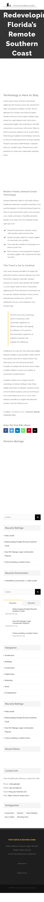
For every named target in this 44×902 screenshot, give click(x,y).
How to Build (9, 817)
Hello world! (9, 536)
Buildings (37, 412)
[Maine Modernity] (15, 759)
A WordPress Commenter (15, 581)
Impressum (22, 863)
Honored (20, 813)
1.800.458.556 (14, 784)
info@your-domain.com (17, 792)
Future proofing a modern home (17, 562)
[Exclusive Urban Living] (24, 759)
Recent (31, 603)
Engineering (9, 674)
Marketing (9, 680)
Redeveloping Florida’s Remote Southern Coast (25, 610)
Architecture (29, 412)
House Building (31, 813)
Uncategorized (10, 693)
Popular (12, 603)
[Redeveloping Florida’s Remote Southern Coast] (8, 610)
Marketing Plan (22, 817)
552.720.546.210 (15, 788)
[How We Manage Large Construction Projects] (8, 622)
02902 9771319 (25, 850)
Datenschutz (22, 873)
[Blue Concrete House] (32, 759)
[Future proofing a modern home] (8, 634)
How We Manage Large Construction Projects (22, 622)
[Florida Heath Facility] (7, 759)
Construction (7, 415)
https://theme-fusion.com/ (19, 796)
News (14, 415)
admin (8, 412)
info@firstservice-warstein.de (24, 854)
